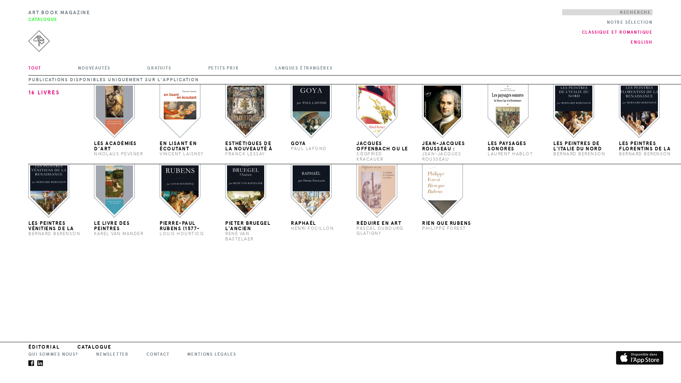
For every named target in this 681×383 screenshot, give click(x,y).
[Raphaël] (311, 191)
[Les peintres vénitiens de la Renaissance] (48, 191)
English (642, 42)
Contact (158, 354)
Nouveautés (94, 68)
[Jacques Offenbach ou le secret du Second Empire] (376, 111)
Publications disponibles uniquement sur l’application (113, 80)
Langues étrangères (303, 68)
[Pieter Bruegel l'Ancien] (245, 191)
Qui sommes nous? (53, 354)
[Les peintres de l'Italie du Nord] (573, 111)
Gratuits (159, 68)
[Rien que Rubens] (442, 191)
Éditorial (44, 347)
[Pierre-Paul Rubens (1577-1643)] (180, 191)
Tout (34, 68)
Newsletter (112, 354)
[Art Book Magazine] (37, 32)
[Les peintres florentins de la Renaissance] (639, 111)
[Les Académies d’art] (114, 111)
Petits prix (223, 68)
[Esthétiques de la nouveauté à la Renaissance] (245, 111)
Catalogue (94, 347)
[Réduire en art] (376, 191)
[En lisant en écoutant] (180, 111)
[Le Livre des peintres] (114, 191)
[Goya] (311, 111)
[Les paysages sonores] (508, 111)
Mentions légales (211, 354)
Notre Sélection (630, 22)
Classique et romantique (617, 32)
